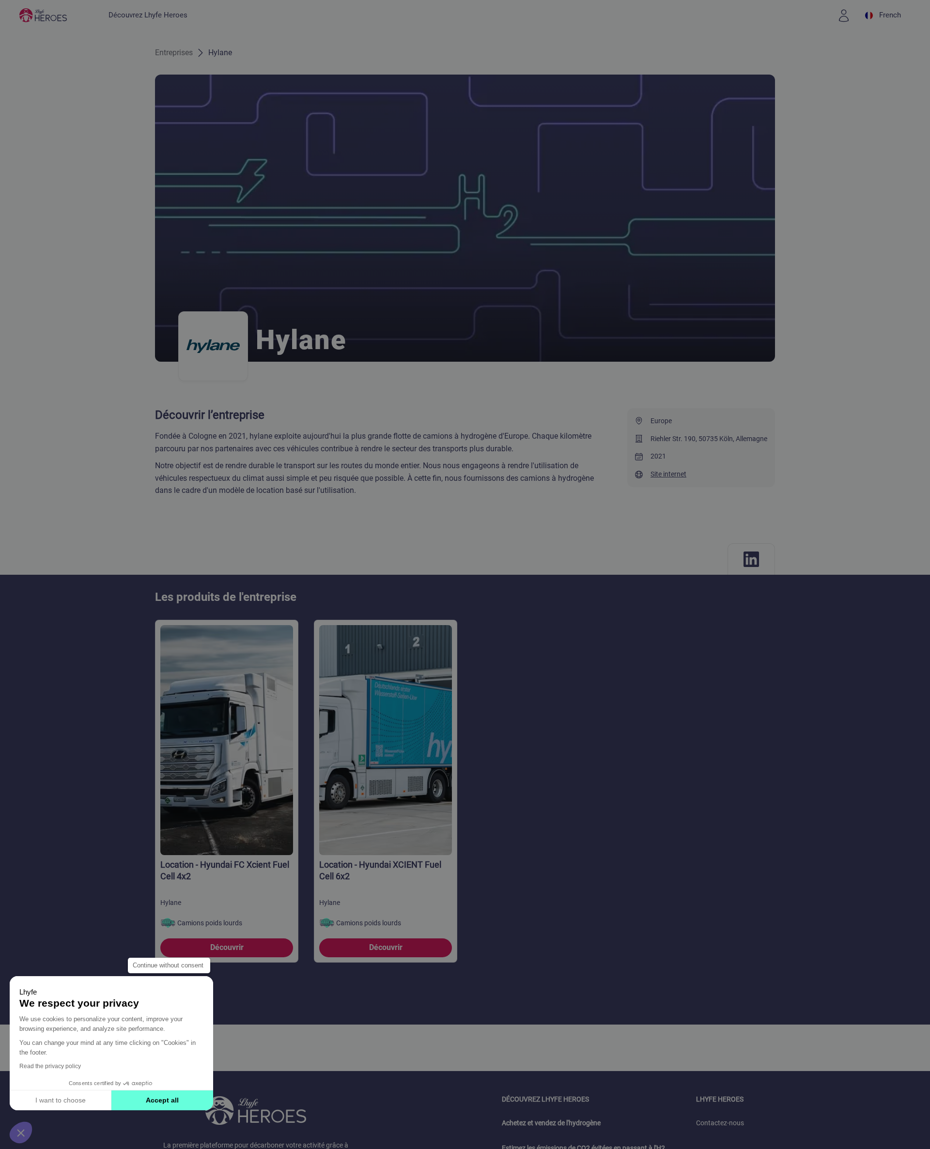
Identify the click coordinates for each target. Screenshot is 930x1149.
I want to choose (60, 1100)
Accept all (162, 1100)
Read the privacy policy (50, 1066)
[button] (20, 1132)
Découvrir (227, 947)
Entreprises (174, 52)
